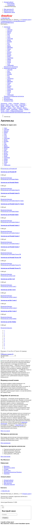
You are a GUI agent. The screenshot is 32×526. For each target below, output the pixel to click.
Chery (8, 28)
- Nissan (8, 108)
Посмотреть (4, 177)
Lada (8, 44)
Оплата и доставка (13, 21)
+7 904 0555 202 (18, 425)
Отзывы (6, 22)
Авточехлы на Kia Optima (8, 321)
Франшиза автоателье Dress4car (13, 472)
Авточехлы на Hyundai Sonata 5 (10, 236)
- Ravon (24, 108)
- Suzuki (25, 109)
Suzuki (9, 60)
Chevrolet (9, 29)
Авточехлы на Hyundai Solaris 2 (10, 225)
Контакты (11, 22)
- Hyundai (7, 106)
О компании (4, 21)
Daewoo (9, 31)
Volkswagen (10, 65)
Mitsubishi (10, 47)
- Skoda (7, 109)
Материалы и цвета (9, 467)
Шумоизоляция (8, 99)
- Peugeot (18, 108)
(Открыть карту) (26, 19)
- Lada (17, 106)
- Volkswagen (13, 111)
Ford (8, 34)
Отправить (5, 517)
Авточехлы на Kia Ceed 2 (8, 289)
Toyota (9, 62)
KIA (8, 43)
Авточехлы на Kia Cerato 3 (9, 311)
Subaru (9, 59)
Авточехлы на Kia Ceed (8, 279)
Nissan (9, 49)
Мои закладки (8, 483)
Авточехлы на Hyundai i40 (8, 171)
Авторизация (11, 5)
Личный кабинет (8, 480)
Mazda (9, 46)
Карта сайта (7, 470)
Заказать (9, 177)
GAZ (8, 35)
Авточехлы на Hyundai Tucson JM (11, 257)
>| (4, 348)
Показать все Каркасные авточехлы (14, 96)
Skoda (9, 56)
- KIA (12, 106)
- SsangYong (13, 109)
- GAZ (11, 105)
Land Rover (10, 78)
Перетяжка (7, 97)
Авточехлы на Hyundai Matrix (10, 182)
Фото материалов (5, 443)
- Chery (9, 103)
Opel (8, 50)
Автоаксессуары (8, 100)
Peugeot (9, 52)
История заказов (8, 481)
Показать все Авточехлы (11, 66)
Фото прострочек (5, 456)
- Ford (6, 105)
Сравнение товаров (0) (7, 354)
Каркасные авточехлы (10, 68)
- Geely (15, 105)
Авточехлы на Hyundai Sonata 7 (10, 247)
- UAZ (6, 111)
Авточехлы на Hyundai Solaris (9, 214)
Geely (8, 37)
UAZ (8, 63)
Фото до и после (5, 431)
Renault (9, 55)
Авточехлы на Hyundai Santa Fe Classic (12, 204)
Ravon (9, 53)
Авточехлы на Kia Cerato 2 (9, 300)
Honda (9, 40)
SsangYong (10, 58)
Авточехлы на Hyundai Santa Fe (10, 193)
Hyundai (9, 41)
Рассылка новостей (9, 484)
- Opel (13, 108)
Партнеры (7, 473)
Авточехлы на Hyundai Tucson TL (11, 268)
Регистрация (10, 3)
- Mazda (21, 106)
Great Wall (10, 38)
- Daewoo (22, 103)
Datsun (9, 32)
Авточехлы (7, 27)
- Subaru (20, 109)
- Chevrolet (15, 103)
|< (4, 330)
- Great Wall (21, 105)
